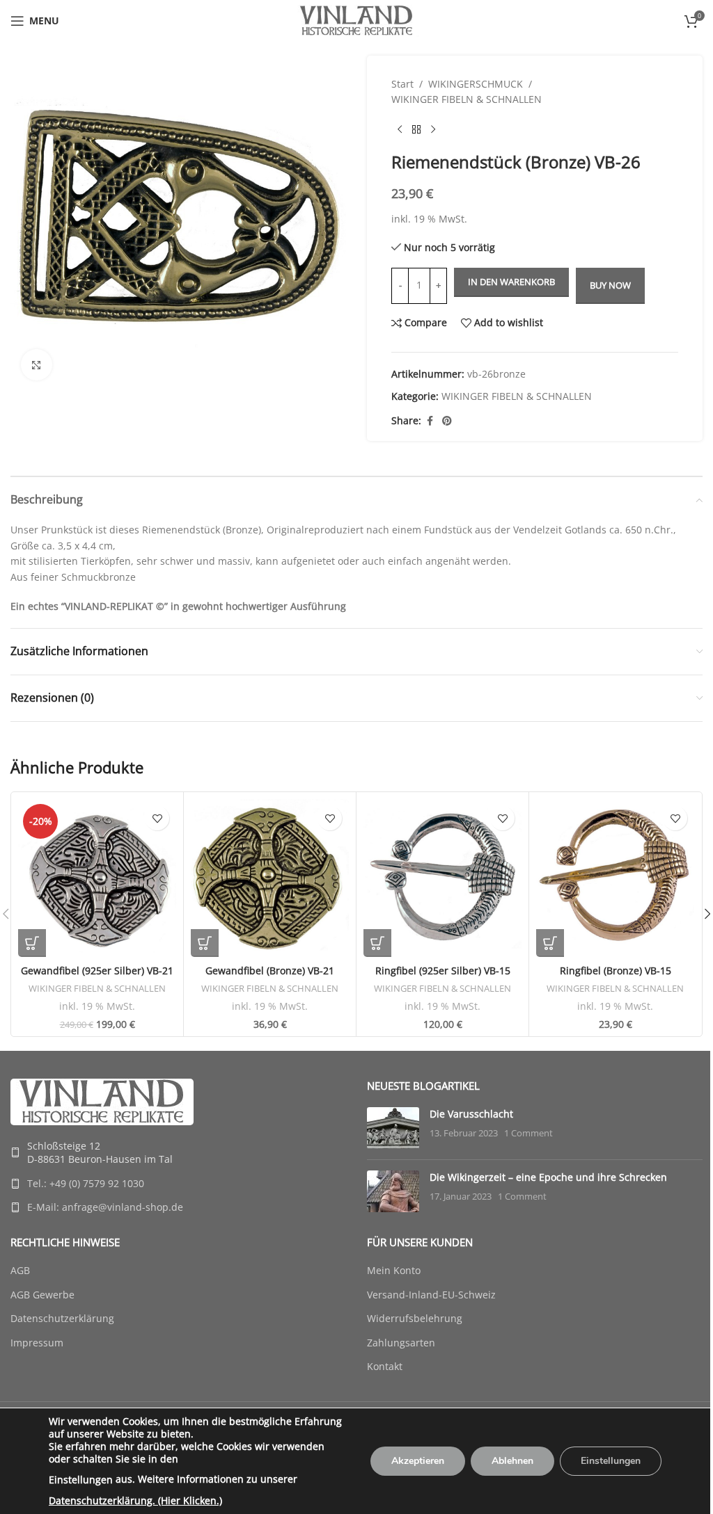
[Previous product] (399, 130)
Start (402, 83)
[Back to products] (416, 130)
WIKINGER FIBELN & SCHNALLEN (466, 99)
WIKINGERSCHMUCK (475, 83)
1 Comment (528, 1133)
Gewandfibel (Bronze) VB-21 (269, 970)
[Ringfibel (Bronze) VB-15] (615, 878)
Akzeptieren (417, 1460)
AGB (20, 1270)
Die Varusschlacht (471, 1113)
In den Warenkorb (511, 281)
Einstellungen (81, 1479)
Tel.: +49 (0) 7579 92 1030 (85, 1183)
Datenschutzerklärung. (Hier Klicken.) (135, 1500)
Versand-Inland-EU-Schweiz (431, 1294)
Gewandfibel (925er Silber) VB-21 (97, 970)
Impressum (36, 1342)
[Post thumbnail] (393, 1128)
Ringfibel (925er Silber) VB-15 (442, 970)
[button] (32, 943)
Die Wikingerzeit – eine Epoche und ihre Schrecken (548, 1177)
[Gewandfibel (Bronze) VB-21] (270, 878)
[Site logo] (356, 19)
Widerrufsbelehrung (414, 1318)
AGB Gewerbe (42, 1294)
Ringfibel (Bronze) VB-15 (615, 970)
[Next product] (433, 130)
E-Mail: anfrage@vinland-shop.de (105, 1207)
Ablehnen (512, 1460)
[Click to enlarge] (36, 364)
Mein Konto (394, 1270)
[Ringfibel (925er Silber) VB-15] (442, 878)
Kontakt (384, 1366)
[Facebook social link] (429, 421)
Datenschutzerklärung (62, 1318)
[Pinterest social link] (447, 421)
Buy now (610, 285)
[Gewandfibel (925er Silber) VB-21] (97, 878)
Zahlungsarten (401, 1342)
